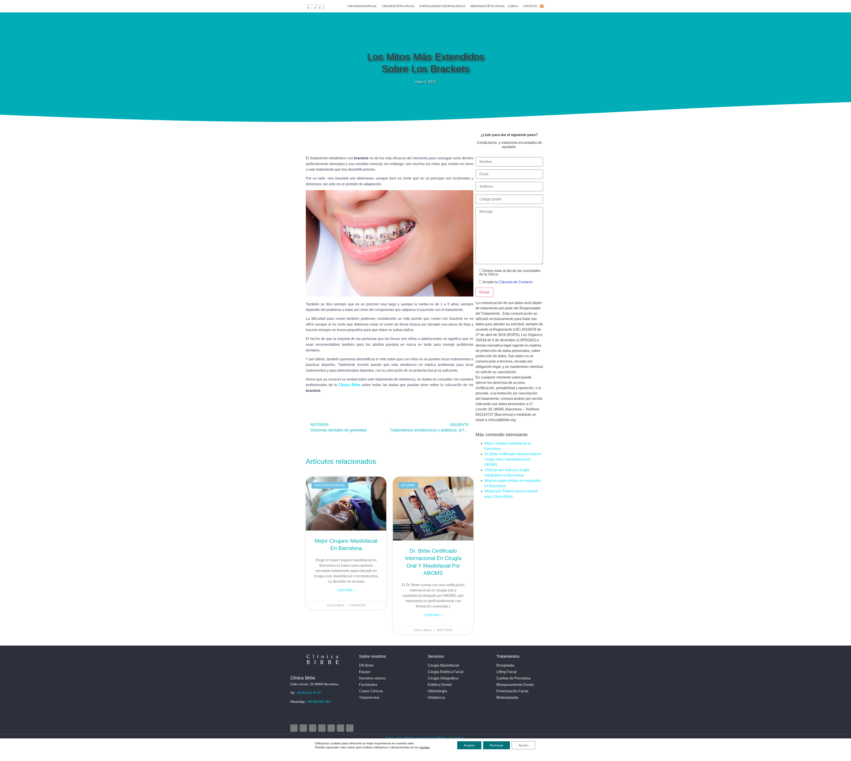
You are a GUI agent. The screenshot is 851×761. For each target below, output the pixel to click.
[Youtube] (322, 728)
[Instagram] (294, 728)
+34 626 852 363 (318, 701)
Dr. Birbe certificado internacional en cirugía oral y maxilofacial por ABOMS (512, 459)
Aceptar (469, 745)
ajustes (425, 747)
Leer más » (346, 590)
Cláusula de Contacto (515, 282)
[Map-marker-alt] (331, 728)
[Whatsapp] (349, 728)
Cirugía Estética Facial (398, 6)
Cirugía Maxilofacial (362, 6)
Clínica (513, 6)
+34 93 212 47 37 (308, 693)
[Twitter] (312, 728)
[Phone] (340, 728)
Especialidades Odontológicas (442, 6)
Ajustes (523, 745)
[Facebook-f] (303, 728)
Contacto (530, 6)
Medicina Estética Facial (487, 6)
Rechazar (496, 745)
